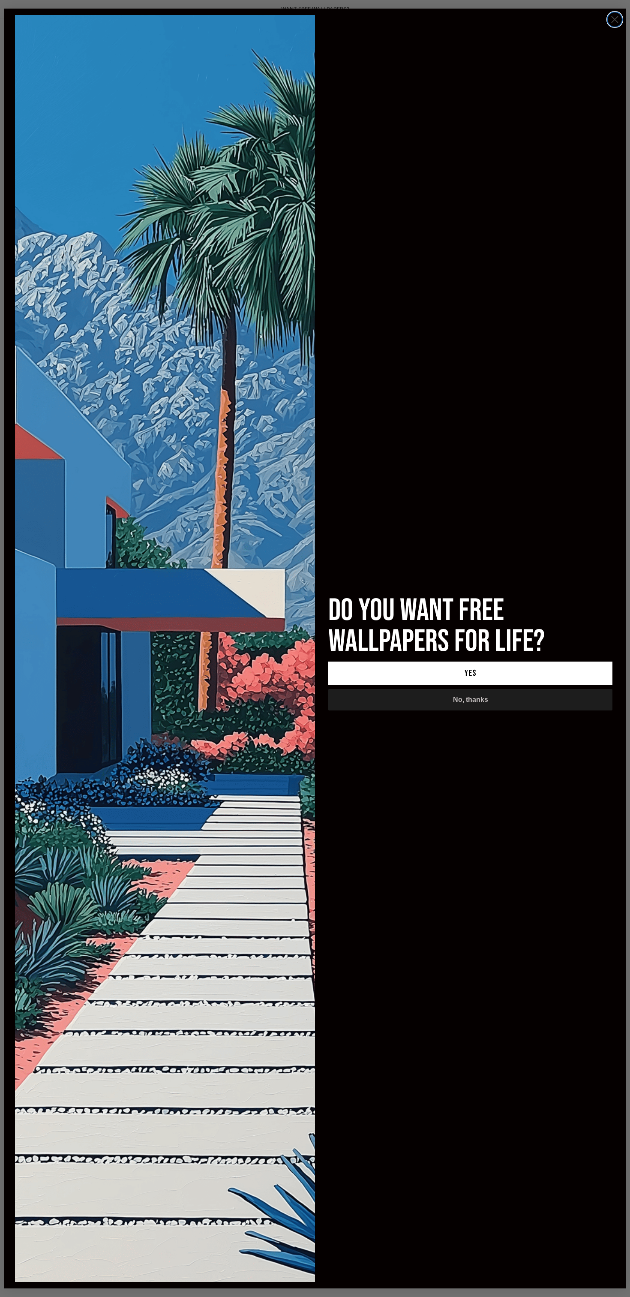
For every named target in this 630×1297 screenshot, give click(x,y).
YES (471, 673)
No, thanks (470, 699)
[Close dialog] (614, 19)
